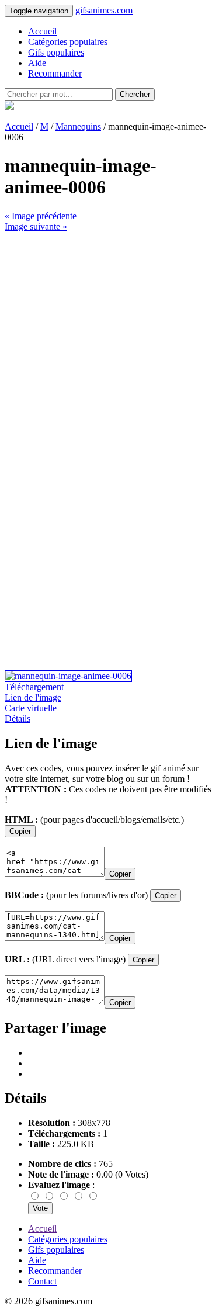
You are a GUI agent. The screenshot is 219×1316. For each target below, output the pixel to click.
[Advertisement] (109, 341)
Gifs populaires (56, 52)
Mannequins (78, 126)
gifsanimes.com (104, 10)
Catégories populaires (67, 42)
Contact (42, 1281)
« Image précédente (41, 216)
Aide (37, 63)
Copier (20, 831)
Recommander (55, 73)
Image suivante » (36, 226)
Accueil (42, 31)
